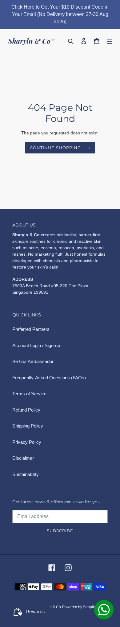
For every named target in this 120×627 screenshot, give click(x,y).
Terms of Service (29, 393)
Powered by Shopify (79, 607)
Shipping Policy (27, 425)
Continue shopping (55, 147)
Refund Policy (26, 409)
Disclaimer (23, 458)
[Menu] (109, 41)
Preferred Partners (31, 329)
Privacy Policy (26, 442)
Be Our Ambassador (33, 361)
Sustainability (25, 474)
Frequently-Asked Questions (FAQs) (49, 377)
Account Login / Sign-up (36, 345)
